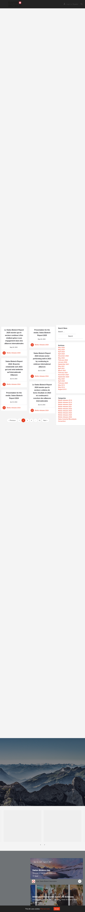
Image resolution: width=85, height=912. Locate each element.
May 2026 (61, 347)
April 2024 (61, 352)
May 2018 (61, 387)
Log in (68, 4)
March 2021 (62, 370)
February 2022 (63, 360)
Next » (45, 420)
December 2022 (63, 356)
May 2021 (61, 366)
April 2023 (61, 354)
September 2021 (63, 364)
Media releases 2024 (65, 413)
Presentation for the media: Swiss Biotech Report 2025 (42, 332)
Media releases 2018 (65, 400)
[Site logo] (15, 4)
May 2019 (61, 385)
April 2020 (61, 381)
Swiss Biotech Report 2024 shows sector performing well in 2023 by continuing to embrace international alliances (42, 360)
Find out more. (45, 909)
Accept (57, 909)
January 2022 (62, 362)
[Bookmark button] (79, 881)
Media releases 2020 (65, 404)
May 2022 (61, 358)
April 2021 (61, 368)
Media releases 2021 (65, 406)
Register (75, 4)
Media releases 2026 (65, 417)
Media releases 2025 (65, 415)
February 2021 (63, 372)
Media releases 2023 (65, 411)
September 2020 (63, 377)
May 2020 (61, 379)
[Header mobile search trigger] (81, 4)
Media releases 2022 (65, 408)
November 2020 (63, 375)
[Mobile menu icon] (3, 4)
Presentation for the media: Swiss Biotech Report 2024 (14, 395)
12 (39, 420)
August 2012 (62, 389)
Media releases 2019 (65, 402)
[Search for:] (67, 331)
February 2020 (63, 383)
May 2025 (61, 349)
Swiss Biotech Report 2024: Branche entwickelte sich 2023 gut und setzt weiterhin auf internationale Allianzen (14, 368)
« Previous (12, 420)
